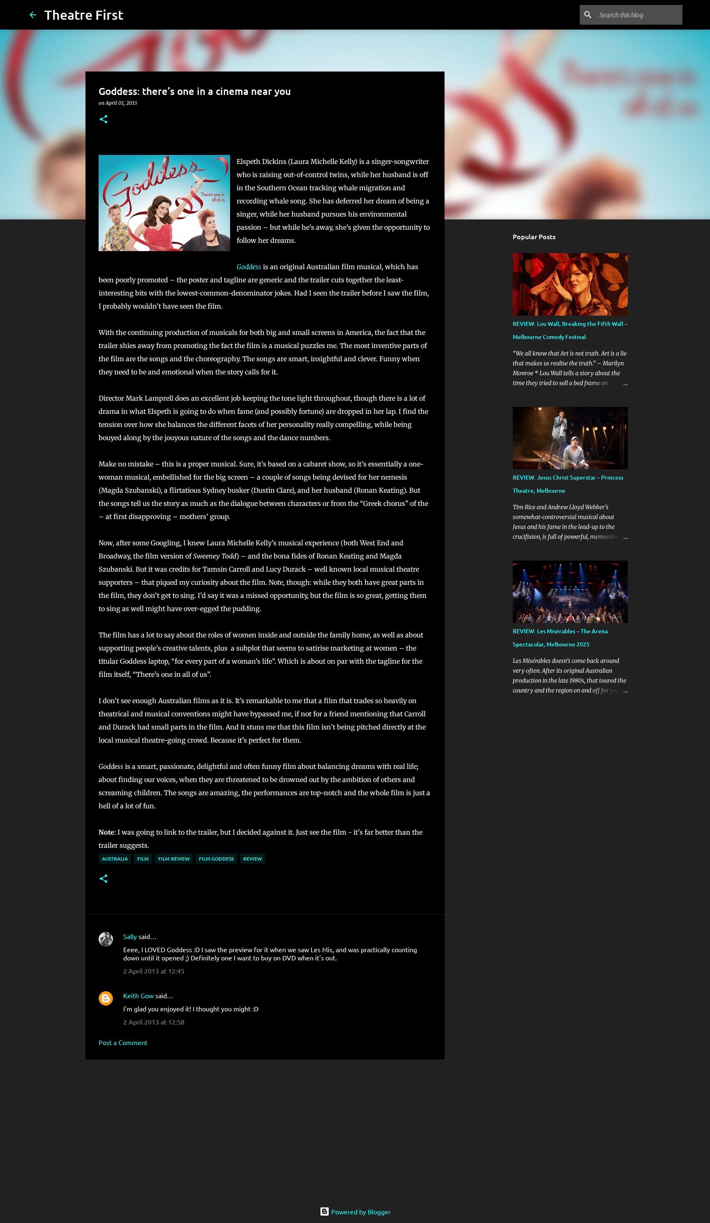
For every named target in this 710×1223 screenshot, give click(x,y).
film (143, 858)
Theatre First (83, 15)
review (252, 858)
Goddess (249, 267)
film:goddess (216, 858)
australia (115, 858)
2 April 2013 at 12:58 (153, 1022)
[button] (103, 119)
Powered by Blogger (360, 1211)
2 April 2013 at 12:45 (153, 971)
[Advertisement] (265, 1129)
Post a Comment (123, 1042)
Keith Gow (138, 995)
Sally (130, 936)
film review (173, 858)
